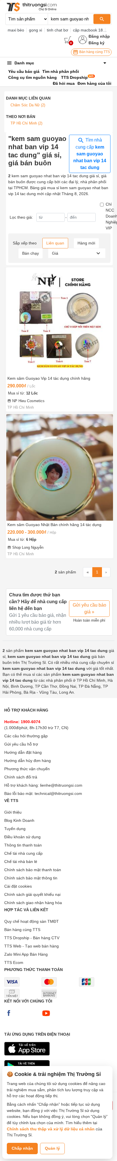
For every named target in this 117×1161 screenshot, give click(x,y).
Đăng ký (97, 43)
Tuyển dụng (15, 828)
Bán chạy (30, 253)
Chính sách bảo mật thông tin (30, 878)
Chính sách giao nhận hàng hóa (33, 902)
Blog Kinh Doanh (19, 820)
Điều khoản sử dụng (22, 837)
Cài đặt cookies (18, 886)
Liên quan (55, 243)
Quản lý (52, 1148)
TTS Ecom (13, 962)
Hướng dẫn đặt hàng (23, 752)
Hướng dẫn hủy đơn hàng (27, 760)
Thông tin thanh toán (23, 845)
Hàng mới (86, 243)
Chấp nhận (22, 1148)
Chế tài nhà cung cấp (23, 853)
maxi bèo (16, 30)
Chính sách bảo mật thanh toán (32, 869)
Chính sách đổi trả (20, 777)
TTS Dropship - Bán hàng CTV (31, 938)
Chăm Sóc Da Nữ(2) (28, 105)
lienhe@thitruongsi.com (61, 785)
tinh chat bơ (57, 30)
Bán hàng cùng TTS (94, 52)
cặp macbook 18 (88, 30)
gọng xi (35, 30)
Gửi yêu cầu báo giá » (89, 608)
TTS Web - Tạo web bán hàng (31, 946)
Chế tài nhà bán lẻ (20, 861)
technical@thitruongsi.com (58, 793)
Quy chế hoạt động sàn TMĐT (31, 921)
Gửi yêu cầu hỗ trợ (21, 744)
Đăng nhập (99, 36)
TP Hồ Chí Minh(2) (26, 123)
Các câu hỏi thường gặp (26, 736)
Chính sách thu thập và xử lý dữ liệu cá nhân (51, 1129)
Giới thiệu (13, 812)
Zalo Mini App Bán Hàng (26, 954)
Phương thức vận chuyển (27, 769)
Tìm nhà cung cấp (89, 154)
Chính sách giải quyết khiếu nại (32, 894)
